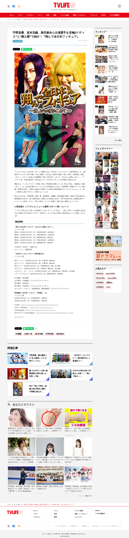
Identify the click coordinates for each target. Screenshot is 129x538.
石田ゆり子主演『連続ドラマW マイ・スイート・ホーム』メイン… (113, 58)
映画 (54, 15)
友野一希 (28, 334)
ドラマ (20, 15)
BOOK (103, 15)
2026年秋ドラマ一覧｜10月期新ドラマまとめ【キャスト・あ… (113, 68)
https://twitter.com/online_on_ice (41, 307)
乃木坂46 (100, 282)
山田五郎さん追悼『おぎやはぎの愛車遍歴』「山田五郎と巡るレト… (113, 119)
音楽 (47, 15)
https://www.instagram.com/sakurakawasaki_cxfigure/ (55, 313)
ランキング (93, 15)
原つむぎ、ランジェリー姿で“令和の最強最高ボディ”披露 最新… (113, 109)
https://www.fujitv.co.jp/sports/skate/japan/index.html (39, 305)
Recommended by (82, 495)
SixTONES (111, 273)
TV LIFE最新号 (114, 15)
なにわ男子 (112, 278)
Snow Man (101, 278)
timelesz (100, 273)
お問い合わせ (96, 526)
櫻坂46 (109, 282)
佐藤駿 (19, 334)
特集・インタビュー (79, 15)
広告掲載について (86, 526)
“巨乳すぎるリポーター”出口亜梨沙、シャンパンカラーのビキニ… (113, 129)
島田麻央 (60, 334)
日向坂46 (100, 287)
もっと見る (118, 140)
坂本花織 (39, 334)
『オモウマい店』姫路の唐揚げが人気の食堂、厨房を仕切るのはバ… (113, 48)
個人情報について (74, 526)
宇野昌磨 (49, 334)
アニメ (40, 15)
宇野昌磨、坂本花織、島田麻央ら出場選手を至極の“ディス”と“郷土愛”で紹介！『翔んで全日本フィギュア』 (48, 19)
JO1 (108, 287)
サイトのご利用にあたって (61, 526)
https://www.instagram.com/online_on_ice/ (41, 310)
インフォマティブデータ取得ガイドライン (112, 526)
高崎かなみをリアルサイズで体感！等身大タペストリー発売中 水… (113, 89)
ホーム (12, 15)
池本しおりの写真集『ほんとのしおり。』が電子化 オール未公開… (113, 38)
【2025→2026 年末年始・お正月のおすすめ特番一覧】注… (113, 99)
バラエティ (30, 15)
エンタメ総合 (65, 15)
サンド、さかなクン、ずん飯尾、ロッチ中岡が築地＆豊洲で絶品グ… (113, 79)
